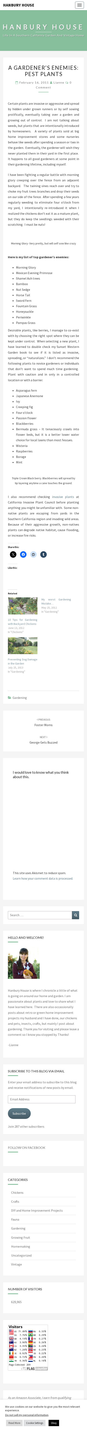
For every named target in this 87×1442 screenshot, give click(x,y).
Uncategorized (21, 1255)
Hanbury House (18, 5)
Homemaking (20, 1246)
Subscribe (19, 1113)
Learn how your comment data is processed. (43, 878)
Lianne (59, 82)
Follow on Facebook (26, 1147)
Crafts (15, 1201)
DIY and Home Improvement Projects (37, 1210)
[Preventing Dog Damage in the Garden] (22, 645)
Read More (14, 1423)
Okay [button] (54, 1423)
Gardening (20, 698)
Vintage (16, 1264)
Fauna (15, 1219)
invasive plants (63, 497)
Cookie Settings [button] (34, 1423)
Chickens (17, 1192)
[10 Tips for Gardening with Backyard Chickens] (22, 605)
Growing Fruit (20, 1237)
